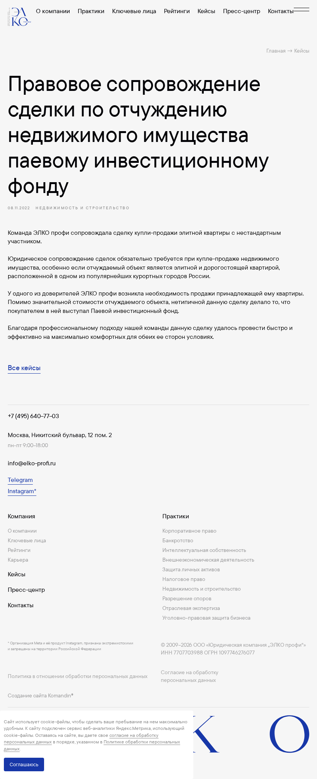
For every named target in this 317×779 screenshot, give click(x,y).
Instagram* (22, 491)
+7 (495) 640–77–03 (33, 416)
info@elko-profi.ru (32, 463)
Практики (91, 11)
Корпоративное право (189, 530)
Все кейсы (24, 367)
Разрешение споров (186, 598)
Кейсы (206, 11)
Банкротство (177, 540)
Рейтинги (177, 11)
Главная (276, 50)
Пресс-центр (241, 11)
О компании (53, 11)
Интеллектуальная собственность (204, 550)
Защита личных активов (191, 569)
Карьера (18, 559)
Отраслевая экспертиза (191, 608)
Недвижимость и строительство (201, 588)
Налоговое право (183, 579)
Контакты (281, 11)
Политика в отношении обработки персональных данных (78, 676)
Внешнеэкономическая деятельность (208, 559)
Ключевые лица (134, 11)
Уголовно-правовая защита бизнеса (206, 617)
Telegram (20, 479)
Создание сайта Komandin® (40, 695)
